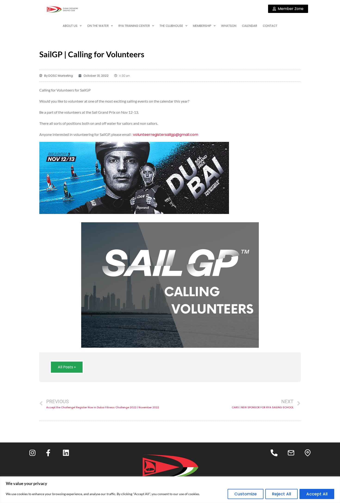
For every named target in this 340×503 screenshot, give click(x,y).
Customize (245, 494)
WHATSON (228, 26)
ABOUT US (70, 26)
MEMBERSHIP (202, 26)
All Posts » (67, 367)
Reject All (281, 494)
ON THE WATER (98, 26)
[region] (170, 489)
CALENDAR (249, 26)
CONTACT (270, 26)
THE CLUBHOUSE (171, 26)
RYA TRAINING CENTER (134, 26)
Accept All (317, 494)
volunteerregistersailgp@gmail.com (165, 134)
